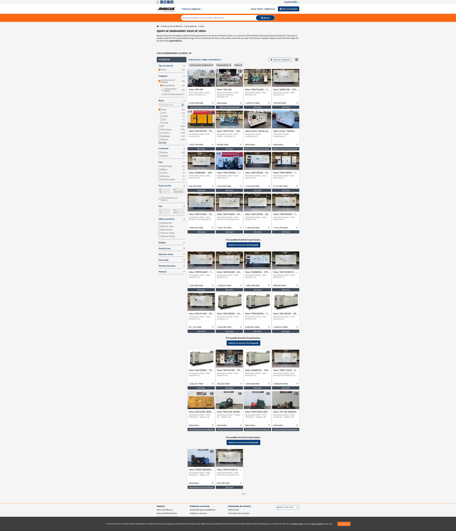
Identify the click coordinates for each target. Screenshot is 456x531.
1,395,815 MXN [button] (224, 286)
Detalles (162, 243)
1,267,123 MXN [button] (224, 228)
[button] (171, 59)
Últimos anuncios (166, 219)
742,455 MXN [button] (279, 103)
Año (160, 206)
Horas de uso (165, 248)
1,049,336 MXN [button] (196, 228)
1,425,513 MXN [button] (252, 103)
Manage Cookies (297, 524)
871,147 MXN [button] (195, 327)
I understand (344, 524)
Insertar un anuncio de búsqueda (243, 245)
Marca (161, 101)
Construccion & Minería (171, 26)
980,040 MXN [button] (279, 286)
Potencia (162, 272)
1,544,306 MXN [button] (224, 327)
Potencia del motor (167, 266)
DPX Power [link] (257, 107)
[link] (201, 78)
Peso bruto (164, 260)
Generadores (191, 26)
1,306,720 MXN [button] (252, 286)
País (160, 162)
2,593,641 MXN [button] (252, 327)
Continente (164, 148)
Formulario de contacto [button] (238, 513)
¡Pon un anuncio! (289, 9)
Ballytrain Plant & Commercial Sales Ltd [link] (258, 149)
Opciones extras (166, 254)
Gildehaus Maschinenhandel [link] (229, 107)
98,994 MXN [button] (222, 145)
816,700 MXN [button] (223, 483)
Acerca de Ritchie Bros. (167, 513)
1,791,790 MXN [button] (280, 228)
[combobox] (277, 507)
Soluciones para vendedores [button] (202, 509)
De (160, 210)
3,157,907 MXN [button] (280, 186)
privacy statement (317, 524)
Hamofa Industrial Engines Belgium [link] (201, 429)
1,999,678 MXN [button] (280, 384)
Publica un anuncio (198, 513)
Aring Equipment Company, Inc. (201, 107)
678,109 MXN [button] (195, 186)
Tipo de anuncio (166, 66)
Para (174, 210)
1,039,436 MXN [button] (252, 384)
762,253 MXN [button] (223, 384)
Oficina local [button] (233, 509)
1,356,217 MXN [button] (196, 384)
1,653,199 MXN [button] (196, 145)
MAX (174, 189)
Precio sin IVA (165, 186)
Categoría (163, 76)
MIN (160, 189)
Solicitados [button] (222, 103)
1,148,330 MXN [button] (252, 228)
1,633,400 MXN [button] (196, 286)
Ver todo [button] (162, 142)
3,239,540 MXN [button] (196, 103)
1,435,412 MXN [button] (280, 327)
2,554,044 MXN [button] (224, 186)
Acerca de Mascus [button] (165, 509)
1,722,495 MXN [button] (252, 186)
